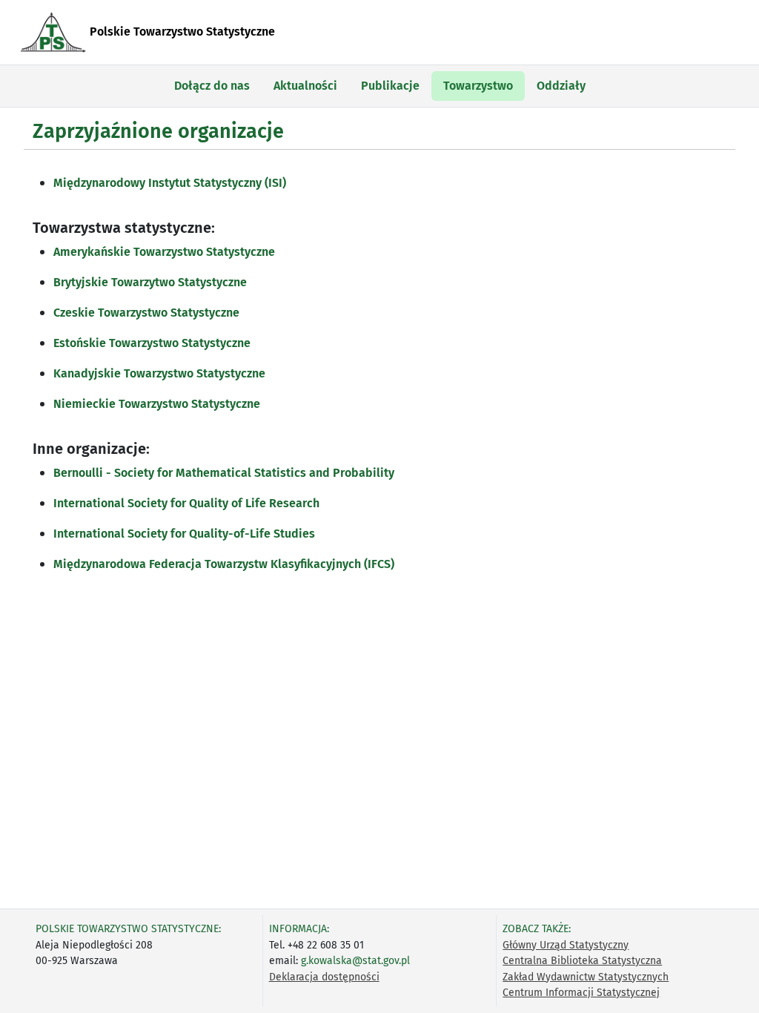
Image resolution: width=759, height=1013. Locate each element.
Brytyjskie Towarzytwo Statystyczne (150, 282)
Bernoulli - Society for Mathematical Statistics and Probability (223, 473)
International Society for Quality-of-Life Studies (184, 534)
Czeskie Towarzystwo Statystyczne (146, 313)
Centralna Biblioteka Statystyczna (582, 960)
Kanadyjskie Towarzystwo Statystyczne (159, 373)
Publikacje (390, 86)
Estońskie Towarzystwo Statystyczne (152, 343)
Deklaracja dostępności (324, 977)
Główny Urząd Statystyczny (566, 945)
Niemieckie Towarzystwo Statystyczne (156, 404)
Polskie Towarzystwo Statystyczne (181, 31)
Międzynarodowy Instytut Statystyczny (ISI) (169, 183)
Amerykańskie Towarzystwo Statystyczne (164, 252)
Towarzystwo (478, 86)
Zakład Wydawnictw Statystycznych (586, 977)
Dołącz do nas (212, 86)
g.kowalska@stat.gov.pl (355, 960)
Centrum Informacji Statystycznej (581, 992)
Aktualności (305, 86)
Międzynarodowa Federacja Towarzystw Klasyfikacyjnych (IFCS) (223, 564)
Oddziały (561, 86)
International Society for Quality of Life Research (186, 503)
